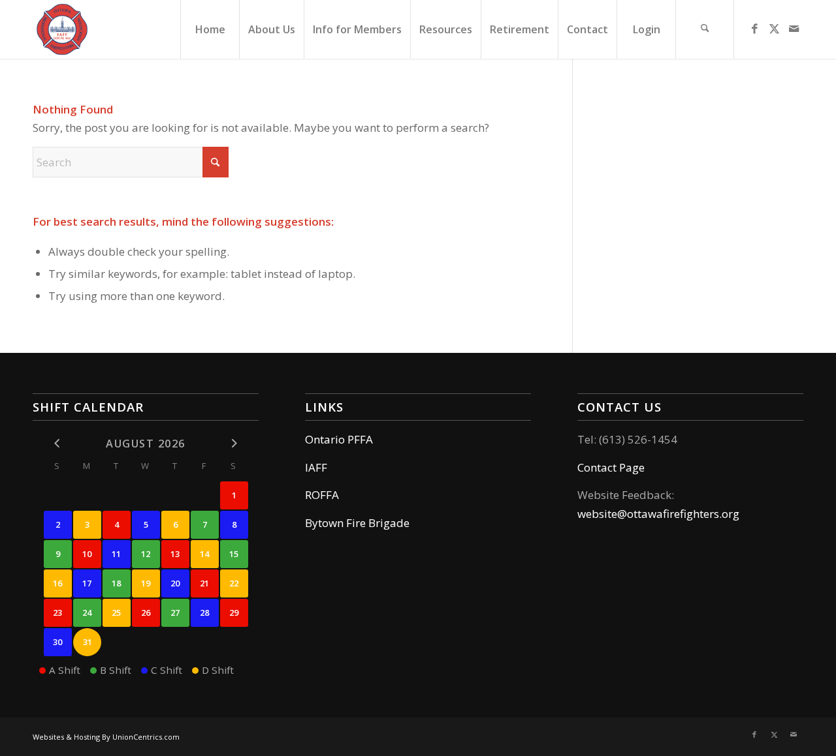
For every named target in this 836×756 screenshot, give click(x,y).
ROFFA (322, 494)
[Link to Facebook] (754, 28)
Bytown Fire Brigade (357, 522)
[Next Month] (234, 443)
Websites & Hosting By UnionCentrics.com (106, 737)
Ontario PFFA (339, 439)
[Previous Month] (58, 443)
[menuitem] (209, 29)
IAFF (316, 467)
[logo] (62, 29)
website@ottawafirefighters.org (658, 513)
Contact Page (611, 467)
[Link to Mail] (793, 28)
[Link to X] (774, 28)
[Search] (704, 29)
